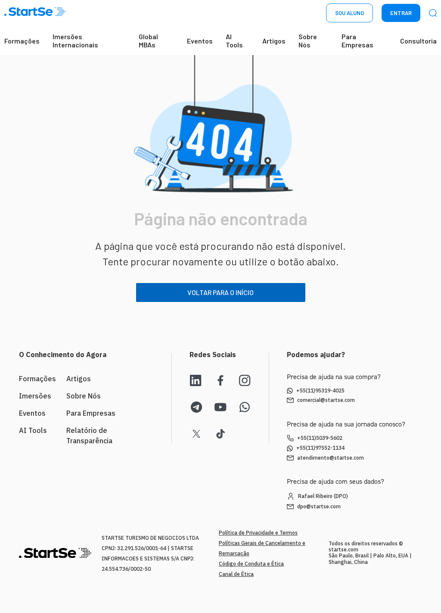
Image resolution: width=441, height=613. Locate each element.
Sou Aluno (349, 12)
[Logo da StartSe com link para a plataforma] (34, 13)
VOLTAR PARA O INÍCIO (220, 292)
